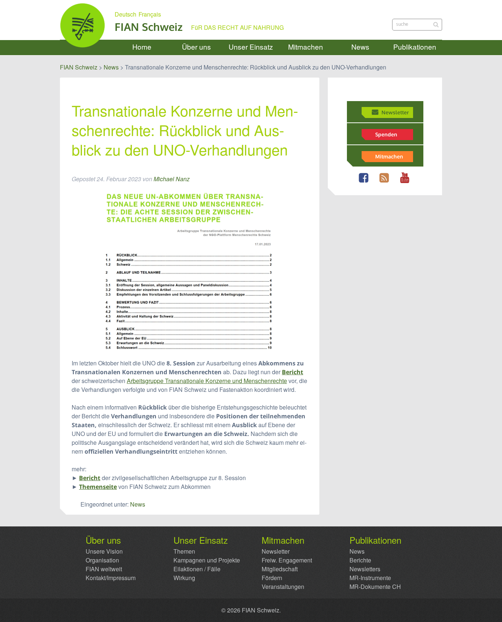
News (360, 46)
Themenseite (98, 487)
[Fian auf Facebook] (365, 182)
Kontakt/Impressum (111, 578)
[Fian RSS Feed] (386, 182)
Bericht (292, 372)
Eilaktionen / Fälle (196, 569)
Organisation (102, 560)
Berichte (360, 560)
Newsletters (364, 569)
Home (141, 46)
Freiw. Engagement (287, 560)
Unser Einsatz (251, 46)
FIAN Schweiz (149, 26)
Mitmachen (305, 46)
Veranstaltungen (283, 586)
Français (150, 14)
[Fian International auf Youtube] (407, 182)
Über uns (196, 46)
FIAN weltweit (104, 569)
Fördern (272, 578)
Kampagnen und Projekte (206, 560)
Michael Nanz (172, 179)
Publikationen (414, 46)
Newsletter (395, 112)
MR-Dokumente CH (375, 586)
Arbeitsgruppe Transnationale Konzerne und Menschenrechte (207, 380)
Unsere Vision (104, 551)
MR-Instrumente (370, 578)
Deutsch (125, 14)
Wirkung (184, 578)
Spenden (386, 134)
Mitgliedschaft (280, 569)
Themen (184, 551)
